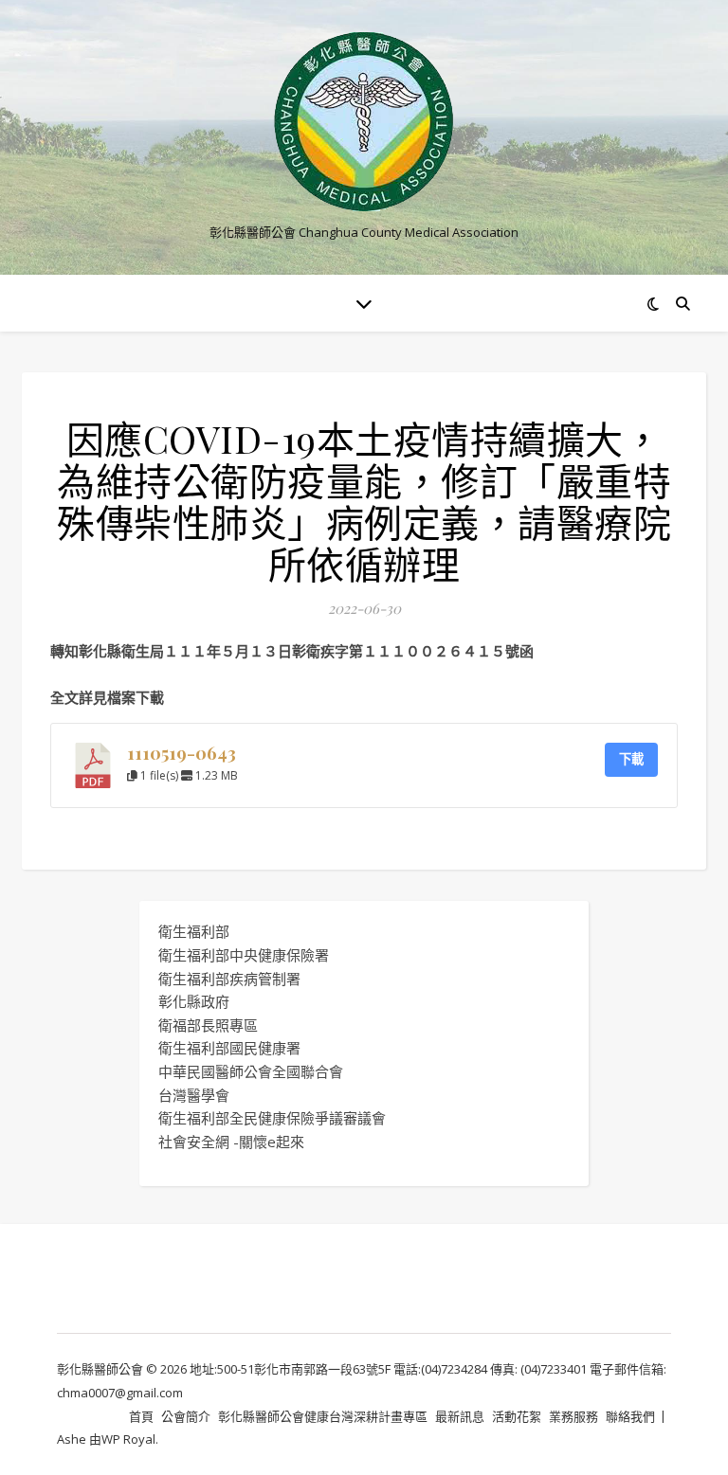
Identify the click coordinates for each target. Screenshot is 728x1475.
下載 (631, 758)
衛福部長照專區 (208, 1025)
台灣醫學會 (193, 1095)
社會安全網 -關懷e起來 (231, 1141)
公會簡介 (185, 1416)
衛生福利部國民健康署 (229, 1047)
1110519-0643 (181, 752)
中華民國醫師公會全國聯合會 (250, 1071)
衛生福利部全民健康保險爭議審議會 (272, 1117)
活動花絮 (516, 1416)
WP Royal (128, 1439)
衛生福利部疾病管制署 (229, 978)
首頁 (141, 1416)
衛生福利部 (193, 931)
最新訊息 (459, 1416)
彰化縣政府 (193, 1001)
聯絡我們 (630, 1416)
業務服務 (573, 1416)
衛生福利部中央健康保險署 (243, 954)
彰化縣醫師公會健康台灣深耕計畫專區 (323, 1416)
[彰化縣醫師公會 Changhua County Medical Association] (364, 121)
